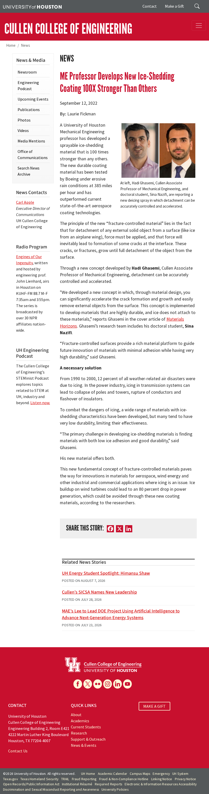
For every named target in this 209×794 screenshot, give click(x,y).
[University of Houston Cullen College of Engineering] (103, 664)
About (76, 714)
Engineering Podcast (28, 85)
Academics (80, 720)
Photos (24, 120)
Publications (29, 109)
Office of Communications (33, 154)
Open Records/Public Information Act (31, 784)
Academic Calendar (112, 774)
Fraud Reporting (84, 779)
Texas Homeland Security (39, 779)
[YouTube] (127, 684)
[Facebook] (77, 684)
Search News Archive (29, 171)
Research (79, 733)
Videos (23, 130)
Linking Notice (161, 779)
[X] (87, 684)
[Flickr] (97, 684)
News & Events (83, 745)
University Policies (114, 789)
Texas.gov (10, 779)
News (25, 45)
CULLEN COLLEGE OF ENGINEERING (68, 29)
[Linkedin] (117, 684)
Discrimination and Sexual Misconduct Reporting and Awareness (51, 789)
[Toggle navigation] (199, 25)
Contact (149, 6)
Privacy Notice (185, 779)
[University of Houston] (32, 6)
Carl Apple (25, 202)
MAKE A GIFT (154, 706)
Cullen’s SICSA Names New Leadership (99, 592)
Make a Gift (174, 6)
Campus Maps (140, 774)
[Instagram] (107, 684)
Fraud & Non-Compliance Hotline (124, 779)
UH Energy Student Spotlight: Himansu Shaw (106, 573)
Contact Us (18, 750)
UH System (180, 774)
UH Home (88, 774)
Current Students (86, 726)
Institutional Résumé (77, 784)
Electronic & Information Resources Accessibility (161, 784)
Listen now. (40, 402)
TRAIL (65, 779)
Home (11, 45)
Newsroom (27, 72)
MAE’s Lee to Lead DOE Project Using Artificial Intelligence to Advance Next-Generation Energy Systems (121, 614)
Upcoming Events (33, 99)
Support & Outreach (88, 739)
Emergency (161, 774)
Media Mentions (31, 140)
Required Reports (108, 784)
